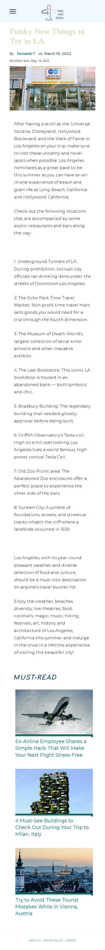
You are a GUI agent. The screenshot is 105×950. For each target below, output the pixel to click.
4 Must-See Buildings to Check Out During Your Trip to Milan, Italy (52, 827)
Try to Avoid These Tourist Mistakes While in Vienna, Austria (47, 906)
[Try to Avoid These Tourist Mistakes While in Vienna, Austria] (52, 870)
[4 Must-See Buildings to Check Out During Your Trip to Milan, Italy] (52, 791)
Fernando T (26, 54)
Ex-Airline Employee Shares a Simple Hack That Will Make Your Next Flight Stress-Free (51, 748)
